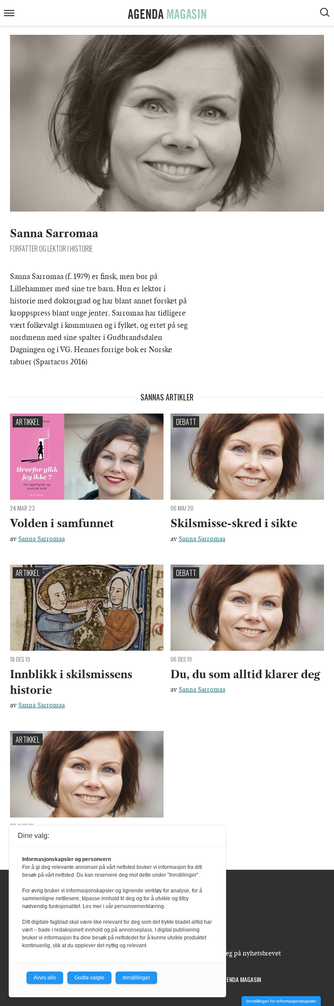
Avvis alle (44, 978)
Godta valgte (89, 978)
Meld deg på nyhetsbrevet (243, 953)
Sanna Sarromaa (41, 539)
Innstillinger (136, 978)
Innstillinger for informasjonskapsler (281, 1001)
